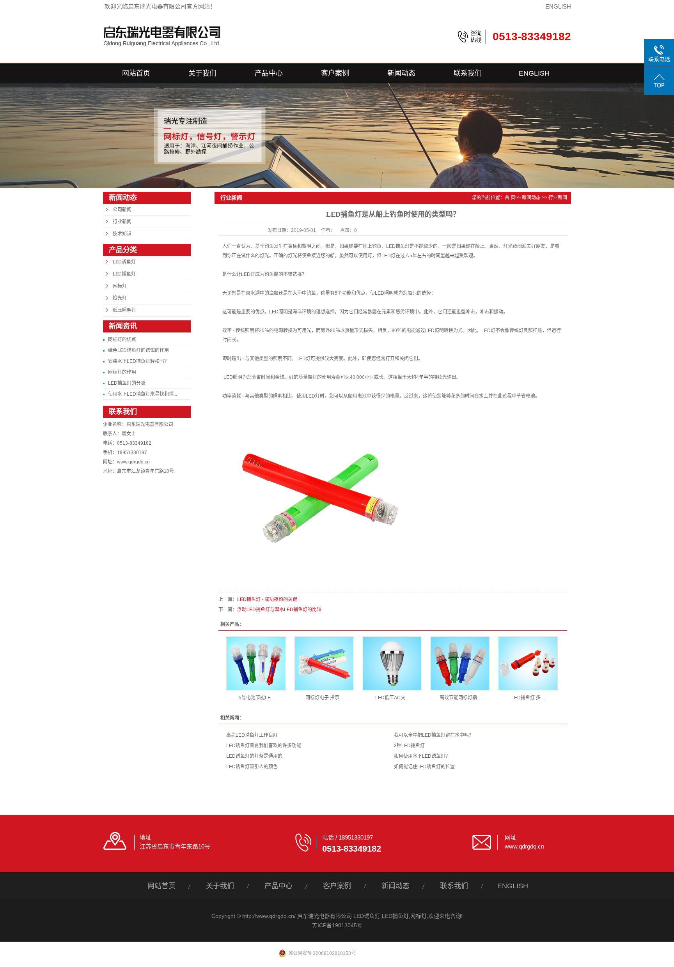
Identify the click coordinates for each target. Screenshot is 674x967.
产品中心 (269, 73)
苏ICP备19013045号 (337, 925)
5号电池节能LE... (256, 697)
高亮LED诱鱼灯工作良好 (252, 735)
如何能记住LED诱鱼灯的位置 (424, 766)
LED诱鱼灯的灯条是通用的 (254, 756)
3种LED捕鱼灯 (409, 745)
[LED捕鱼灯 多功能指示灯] (528, 663)
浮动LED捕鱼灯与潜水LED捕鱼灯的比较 (279, 609)
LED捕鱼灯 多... (527, 697)
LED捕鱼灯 (124, 274)
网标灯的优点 (122, 339)
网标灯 (120, 286)
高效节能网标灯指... (460, 697)
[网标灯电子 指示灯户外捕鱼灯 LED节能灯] (324, 663)
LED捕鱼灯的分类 (126, 383)
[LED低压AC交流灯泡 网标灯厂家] (392, 663)
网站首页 (136, 73)
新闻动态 (401, 73)
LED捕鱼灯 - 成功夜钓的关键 (267, 599)
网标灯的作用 (122, 372)
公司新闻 (122, 209)
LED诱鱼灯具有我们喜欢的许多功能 (263, 745)
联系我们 (468, 73)
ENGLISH (558, 6)
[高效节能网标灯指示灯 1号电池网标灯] (460, 663)
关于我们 (202, 73)
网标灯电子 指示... (324, 697)
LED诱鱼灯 (124, 262)
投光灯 (120, 298)
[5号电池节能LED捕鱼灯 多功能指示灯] (256, 663)
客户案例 (335, 73)
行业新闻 (122, 222)
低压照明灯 (124, 310)
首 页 (510, 197)
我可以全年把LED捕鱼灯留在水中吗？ (434, 735)
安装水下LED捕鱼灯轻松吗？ (138, 361)
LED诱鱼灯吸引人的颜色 (252, 766)
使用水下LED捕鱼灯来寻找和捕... (142, 394)
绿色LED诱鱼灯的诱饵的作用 (138, 350)
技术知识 (122, 234)
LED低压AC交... (392, 697)
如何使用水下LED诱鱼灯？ (422, 756)
